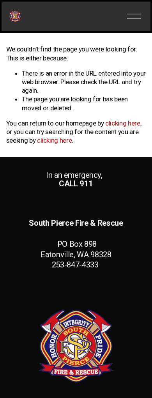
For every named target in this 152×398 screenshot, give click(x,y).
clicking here (122, 123)
